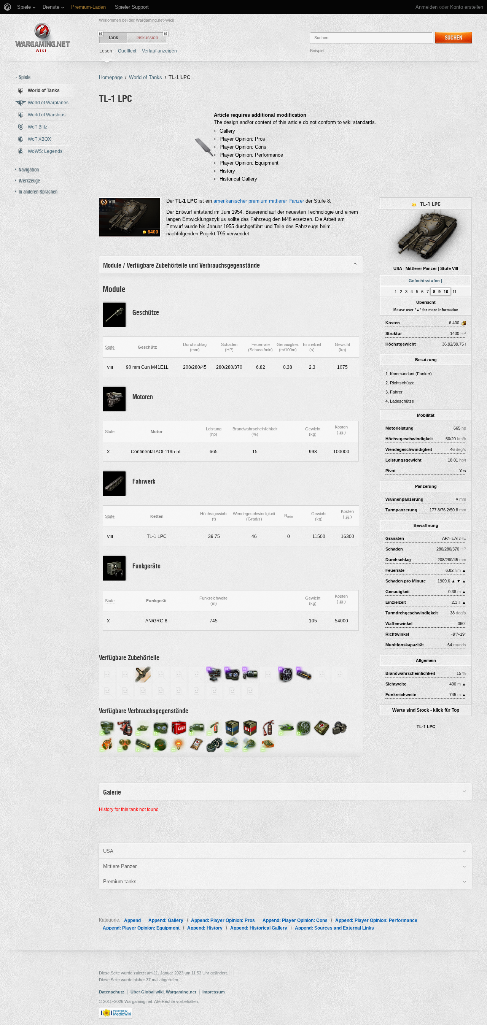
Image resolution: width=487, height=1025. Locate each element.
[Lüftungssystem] (286, 674)
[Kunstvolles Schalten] (232, 744)
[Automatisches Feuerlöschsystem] (125, 727)
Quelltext (127, 51)
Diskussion (146, 37)
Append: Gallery (165, 920)
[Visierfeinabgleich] (196, 727)
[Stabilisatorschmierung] (107, 727)
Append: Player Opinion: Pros (223, 920)
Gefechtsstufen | (425, 280)
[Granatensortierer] (125, 744)
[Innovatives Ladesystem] (304, 674)
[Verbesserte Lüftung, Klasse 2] (196, 690)
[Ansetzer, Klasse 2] (232, 690)
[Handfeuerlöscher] (268, 727)
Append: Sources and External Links (334, 928)
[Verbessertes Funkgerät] (143, 690)
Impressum (213, 992)
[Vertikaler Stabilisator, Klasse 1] (125, 674)
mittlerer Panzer (286, 201)
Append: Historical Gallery (258, 928)
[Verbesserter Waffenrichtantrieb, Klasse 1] (322, 674)
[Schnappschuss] (250, 744)
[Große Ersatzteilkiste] (339, 727)
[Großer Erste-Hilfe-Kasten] (322, 727)
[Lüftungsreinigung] (304, 727)
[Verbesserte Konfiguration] (268, 674)
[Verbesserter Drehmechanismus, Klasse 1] (161, 690)
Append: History (205, 928)
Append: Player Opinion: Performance (376, 920)
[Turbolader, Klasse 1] (250, 690)
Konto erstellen (466, 7)
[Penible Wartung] (286, 727)
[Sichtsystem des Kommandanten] (196, 674)
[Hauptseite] (42, 37)
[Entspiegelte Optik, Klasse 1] (178, 674)
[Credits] (341, 432)
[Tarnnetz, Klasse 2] (161, 674)
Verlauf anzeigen (159, 51)
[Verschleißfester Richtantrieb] (250, 674)
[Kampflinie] (268, 744)
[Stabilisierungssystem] (214, 674)
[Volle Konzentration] (178, 744)
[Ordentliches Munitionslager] (143, 744)
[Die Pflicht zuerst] (107, 744)
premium (257, 201)
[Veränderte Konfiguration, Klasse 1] (125, 690)
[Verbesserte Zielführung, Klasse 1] (178, 690)
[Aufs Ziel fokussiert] (161, 744)
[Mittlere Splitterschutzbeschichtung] (143, 674)
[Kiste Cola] (178, 727)
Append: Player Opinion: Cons (295, 920)
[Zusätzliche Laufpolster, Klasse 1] (107, 690)
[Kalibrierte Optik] (161, 727)
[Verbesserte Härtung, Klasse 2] (339, 674)
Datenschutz (111, 992)
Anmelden (426, 7)
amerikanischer (230, 201)
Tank (113, 37)
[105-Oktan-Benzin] (250, 727)
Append (132, 920)
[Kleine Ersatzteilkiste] (214, 744)
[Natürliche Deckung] (143, 727)
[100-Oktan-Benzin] (232, 727)
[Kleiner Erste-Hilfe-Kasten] (196, 744)
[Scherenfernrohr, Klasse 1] (214, 690)
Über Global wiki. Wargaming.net (163, 992)
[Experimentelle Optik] (232, 674)
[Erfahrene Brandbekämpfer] (214, 727)
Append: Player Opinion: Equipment (141, 928)
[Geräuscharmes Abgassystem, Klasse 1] (107, 674)
